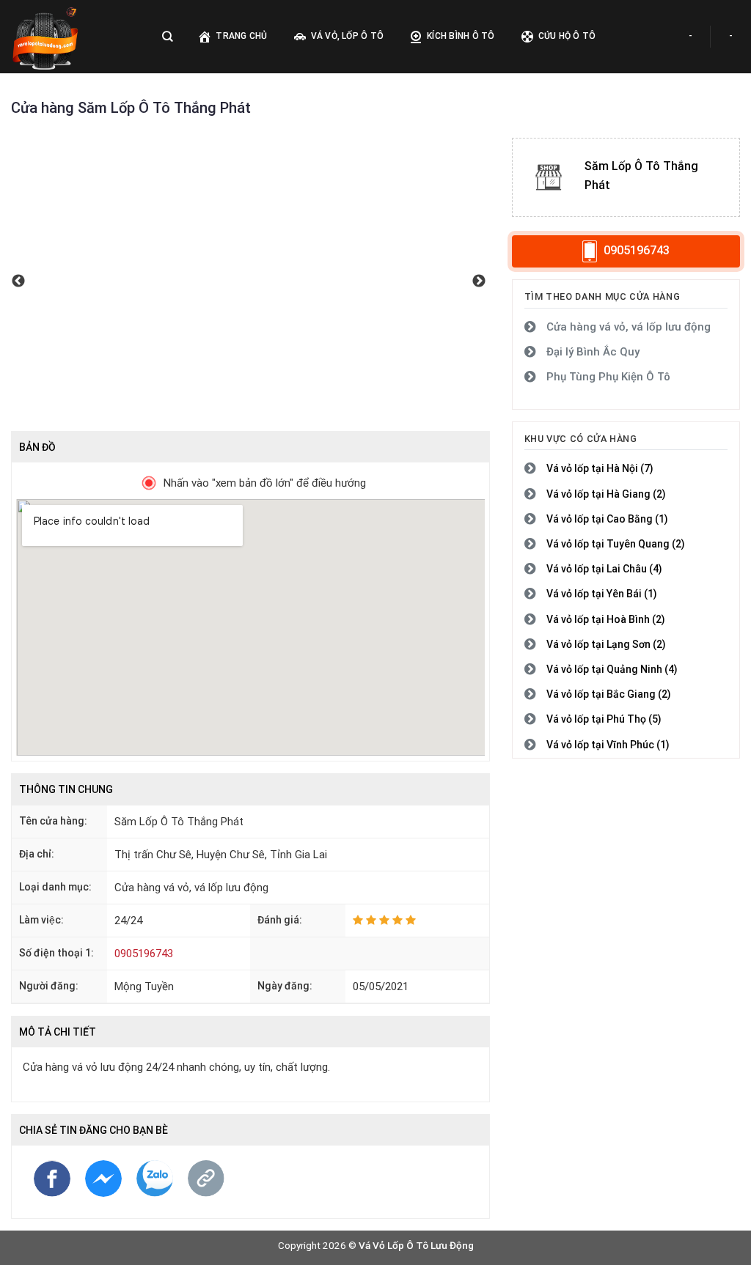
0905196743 (143, 953)
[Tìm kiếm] (167, 36)
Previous (18, 284)
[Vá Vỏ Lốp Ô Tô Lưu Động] (72, 36)
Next (479, 284)
